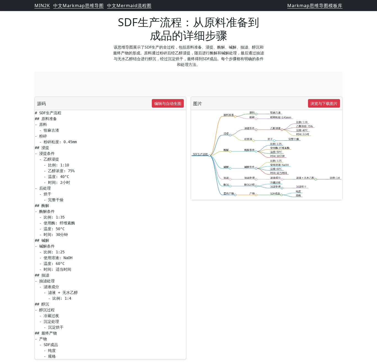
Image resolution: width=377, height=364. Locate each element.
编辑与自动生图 (167, 103)
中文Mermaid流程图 (129, 5)
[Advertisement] (188, 84)
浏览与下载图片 (324, 103)
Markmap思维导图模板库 (315, 5)
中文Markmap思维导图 (78, 5)
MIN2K (42, 5)
